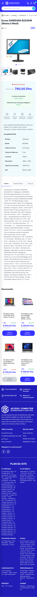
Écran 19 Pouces (30, 543)
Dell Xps (9, 513)
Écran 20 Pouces (25, 544)
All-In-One (24, 473)
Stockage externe (25, 576)
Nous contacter (6, 441)
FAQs (24, 436)
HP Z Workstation (6, 541)
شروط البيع (4, 438)
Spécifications (18, 183)
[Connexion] (31, 3)
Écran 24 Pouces (30, 548)
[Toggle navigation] (2, 3)
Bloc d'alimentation (10, 574)
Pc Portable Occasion (7, 471)
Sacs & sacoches (8, 482)
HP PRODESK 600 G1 (26, 480)
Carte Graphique (6, 570)
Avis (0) (30, 183)
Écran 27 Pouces (25, 550)
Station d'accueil (6, 493)
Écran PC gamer (24, 541)
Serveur (12, 544)
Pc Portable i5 (9, 500)
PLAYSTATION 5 (25, 588)
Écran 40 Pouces (25, 555)
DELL (2, 586)
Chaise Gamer (31, 586)
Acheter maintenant (10, 333)
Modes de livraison (29, 438)
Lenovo (10, 586)
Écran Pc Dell (24, 559)
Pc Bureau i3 (29, 477)
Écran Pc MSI (24, 562)
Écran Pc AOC (29, 561)
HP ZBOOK (5, 478)
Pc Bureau (32, 471)
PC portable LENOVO (11, 477)
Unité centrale (24, 471)
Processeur (4, 572)
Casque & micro (29, 574)
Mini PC (30, 473)
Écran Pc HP (30, 557)
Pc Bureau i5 (30, 478)
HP (6, 586)
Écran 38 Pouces (30, 553)
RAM (10, 572)
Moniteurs (23, 586)
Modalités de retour (29, 441)
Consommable (24, 570)
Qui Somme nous (6, 433)
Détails (6, 183)
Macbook (10, 491)
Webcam (22, 578)
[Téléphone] (28, 3)
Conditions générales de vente (11, 436)
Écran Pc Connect (29, 564)
